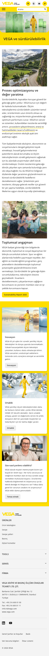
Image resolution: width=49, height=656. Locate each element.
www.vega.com (8, 612)
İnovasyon (11, 365)
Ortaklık (10, 428)
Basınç (5, 538)
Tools (5, 554)
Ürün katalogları (9, 525)
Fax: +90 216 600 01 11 (11, 605)
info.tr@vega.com (9, 608)
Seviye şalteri (7, 534)
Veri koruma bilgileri (10, 641)
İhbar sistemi (27, 641)
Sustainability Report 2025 (15, 294)
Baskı (28, 634)
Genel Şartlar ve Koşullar (12, 634)
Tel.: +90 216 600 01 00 (11, 602)
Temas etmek (12, 497)
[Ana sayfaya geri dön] (11, 514)
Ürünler (6, 520)
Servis (5, 563)
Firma (5, 573)
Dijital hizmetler (8, 543)
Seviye (4, 530)
